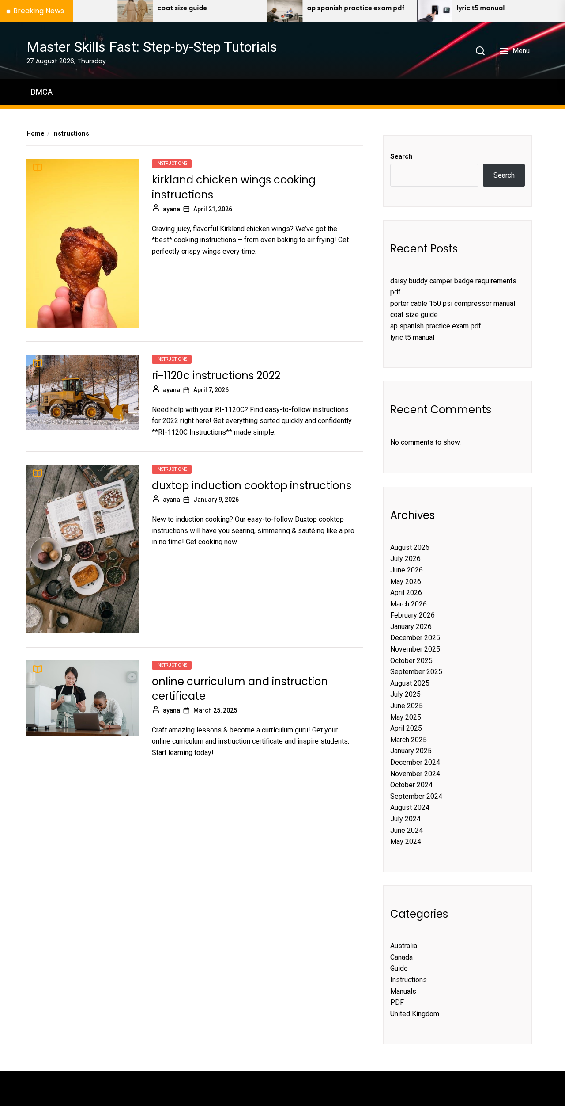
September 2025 (416, 671)
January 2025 (411, 751)
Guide (399, 968)
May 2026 (405, 581)
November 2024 (415, 774)
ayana (171, 208)
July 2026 (405, 558)
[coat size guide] (104, 11)
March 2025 (408, 740)
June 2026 (406, 570)
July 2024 (405, 819)
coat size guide (151, 8)
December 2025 (415, 637)
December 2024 (415, 762)
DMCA (42, 91)
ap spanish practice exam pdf (324, 8)
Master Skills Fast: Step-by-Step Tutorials (151, 46)
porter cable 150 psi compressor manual (452, 303)
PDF (397, 1002)
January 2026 (411, 626)
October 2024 (411, 785)
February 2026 (412, 615)
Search (401, 156)
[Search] (480, 51)
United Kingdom (414, 1014)
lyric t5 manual (450, 8)
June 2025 (406, 706)
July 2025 (405, 694)
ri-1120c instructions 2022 (216, 375)
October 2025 (411, 660)
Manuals (403, 991)
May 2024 (405, 841)
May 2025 (405, 717)
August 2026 (409, 547)
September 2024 (416, 796)
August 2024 (409, 807)
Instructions (171, 163)
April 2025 (406, 728)
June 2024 (406, 830)
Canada (401, 957)
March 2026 (408, 604)
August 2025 (409, 683)
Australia (403, 946)
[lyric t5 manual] (403, 11)
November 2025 (415, 649)
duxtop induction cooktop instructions (251, 485)
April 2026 (406, 592)
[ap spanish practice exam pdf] (253, 11)
